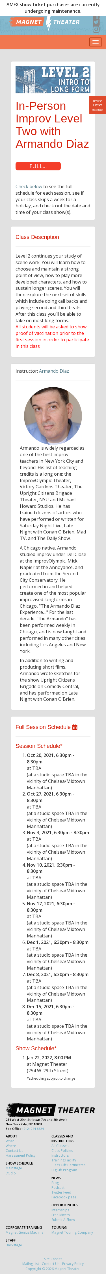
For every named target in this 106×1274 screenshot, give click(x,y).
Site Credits (53, 1259)
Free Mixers (60, 1215)
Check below (29, 186)
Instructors (60, 1155)
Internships (60, 1210)
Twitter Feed (61, 1192)
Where (11, 1145)
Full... (38, 166)
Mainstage (14, 1168)
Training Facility (63, 1160)
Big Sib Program (64, 1170)
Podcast (57, 1187)
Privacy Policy (73, 1263)
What (10, 1141)
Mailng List (30, 1263)
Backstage (14, 1245)
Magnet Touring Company (72, 1232)
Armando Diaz (54, 371)
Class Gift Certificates (68, 1165)
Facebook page (63, 1197)
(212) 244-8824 (33, 1128)
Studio (11, 1173)
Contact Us (14, 1150)
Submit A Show (63, 1219)
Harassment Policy (20, 1155)
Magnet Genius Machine (25, 1232)
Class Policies (62, 1150)
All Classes (59, 1145)
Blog (55, 1182)
